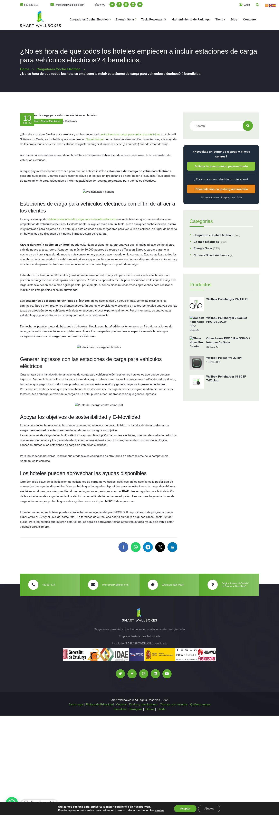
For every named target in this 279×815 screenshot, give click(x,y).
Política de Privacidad (100, 704)
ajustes (159, 810)
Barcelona (120, 709)
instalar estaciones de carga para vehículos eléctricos (82, 219)
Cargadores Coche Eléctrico (42, 121)
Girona (150, 709)
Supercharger (95, 139)
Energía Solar (203, 248)
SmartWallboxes (68, 121)
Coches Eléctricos (206, 241)
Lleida (161, 709)
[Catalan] (267, 5)
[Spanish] (274, 5)
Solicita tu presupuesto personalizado (221, 166)
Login (246, 4)
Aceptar (185, 809)
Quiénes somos (200, 704)
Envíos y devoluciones (143, 704)
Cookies (121, 704)
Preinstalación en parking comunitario (221, 189)
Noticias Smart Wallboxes (211, 255)
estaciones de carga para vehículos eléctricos (130, 134)
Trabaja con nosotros (174, 704)
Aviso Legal (76, 704)
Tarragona (135, 709)
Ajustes (209, 809)
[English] (270, 5)
